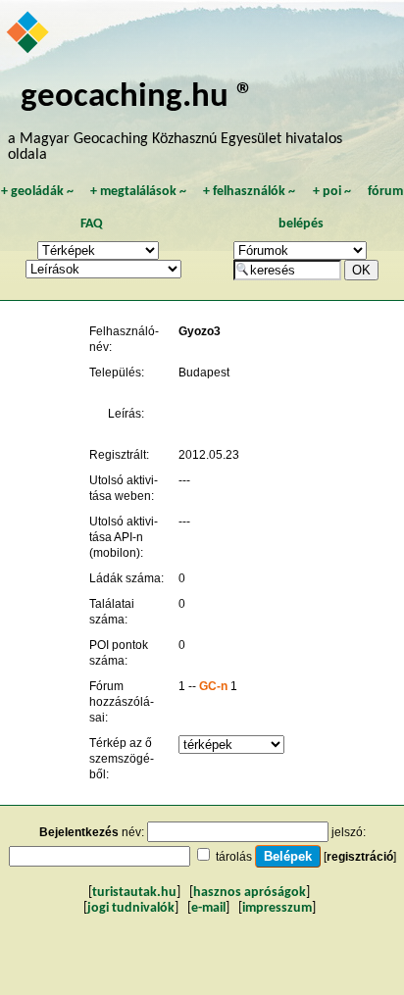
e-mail (208, 908)
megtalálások (138, 191)
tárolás (234, 857)
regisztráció (360, 857)
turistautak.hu (134, 892)
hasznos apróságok (249, 892)
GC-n (213, 686)
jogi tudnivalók (131, 908)
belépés (301, 224)
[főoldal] (29, 34)
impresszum (277, 908)
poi (332, 191)
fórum (385, 191)
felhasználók (249, 191)
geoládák (37, 191)
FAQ (91, 224)
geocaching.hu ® (137, 97)
